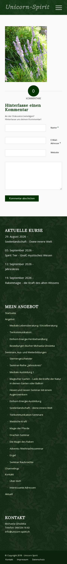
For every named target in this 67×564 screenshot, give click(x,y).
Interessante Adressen (23, 487)
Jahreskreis (12, 269)
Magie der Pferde (19, 428)
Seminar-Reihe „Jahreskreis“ (26, 365)
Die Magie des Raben (22, 441)
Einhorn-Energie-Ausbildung (25, 401)
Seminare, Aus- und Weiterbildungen (26, 352)
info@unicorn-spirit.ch (17, 531)
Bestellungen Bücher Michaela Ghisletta (32, 345)
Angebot (10, 319)
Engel (13, 455)
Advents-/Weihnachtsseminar (26, 448)
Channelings (12, 468)
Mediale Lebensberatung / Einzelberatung (33, 325)
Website (55, 152)
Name (55, 127)
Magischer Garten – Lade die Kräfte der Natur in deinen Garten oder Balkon (35, 381)
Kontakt (9, 474)
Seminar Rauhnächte (22, 462)
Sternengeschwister (21, 358)
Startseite (10, 313)
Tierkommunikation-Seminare (26, 414)
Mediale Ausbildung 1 (22, 372)
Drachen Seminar (19, 435)
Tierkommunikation (20, 332)
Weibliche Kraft (18, 421)
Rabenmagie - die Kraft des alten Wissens (32, 283)
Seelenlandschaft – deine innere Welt (31, 408)
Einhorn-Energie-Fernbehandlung (28, 339)
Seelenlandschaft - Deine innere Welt (28, 241)
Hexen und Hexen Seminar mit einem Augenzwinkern (31, 392)
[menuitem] (9, 559)
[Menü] (57, 7)
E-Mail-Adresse (56, 141)
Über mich (15, 481)
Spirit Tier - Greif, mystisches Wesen (28, 255)
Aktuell (9, 494)
